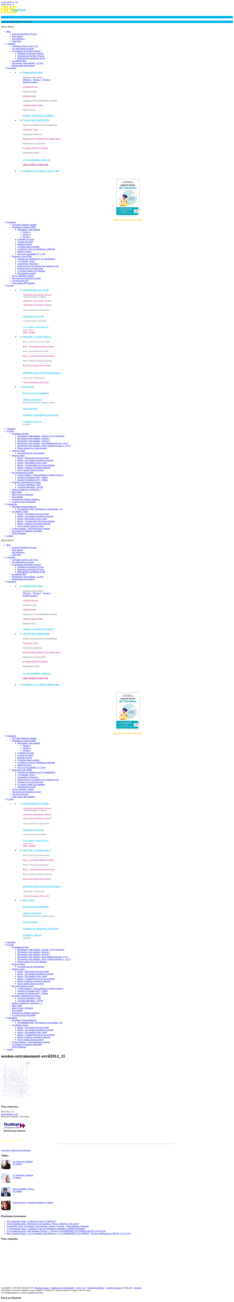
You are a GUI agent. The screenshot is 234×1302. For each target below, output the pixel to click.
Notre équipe (17, 36)
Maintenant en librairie (127, 220)
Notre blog (16, 41)
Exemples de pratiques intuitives (41, 415)
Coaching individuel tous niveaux (26, 482)
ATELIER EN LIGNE (33, 316)
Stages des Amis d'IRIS (22, 256)
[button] (7, 27)
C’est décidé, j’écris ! (26, 261)
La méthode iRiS (19, 61)
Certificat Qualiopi (114, 1288)
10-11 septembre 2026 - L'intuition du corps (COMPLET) (31, 1221)
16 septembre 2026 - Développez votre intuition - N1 (40, 509)
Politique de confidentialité (62, 1288)
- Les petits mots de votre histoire (35, 321)
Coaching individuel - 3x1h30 (30, 487)
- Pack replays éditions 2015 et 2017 (36, 382)
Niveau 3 (47, 79)
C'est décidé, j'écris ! (31, 130)
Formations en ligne (20, 433)
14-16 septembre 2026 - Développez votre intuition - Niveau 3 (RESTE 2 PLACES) (42, 1224)
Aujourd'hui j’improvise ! (28, 263)
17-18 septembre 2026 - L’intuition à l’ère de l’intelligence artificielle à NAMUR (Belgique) (45, 1228)
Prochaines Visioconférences (24, 506)
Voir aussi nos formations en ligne (26, 278)
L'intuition (10, 43)
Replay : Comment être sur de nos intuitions (36, 465)
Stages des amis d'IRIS (36, 120)
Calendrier (10, 429)
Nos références (18, 39)
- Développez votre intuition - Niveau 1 (37, 295)
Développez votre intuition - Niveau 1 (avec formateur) (40, 436)
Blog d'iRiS (17, 492)
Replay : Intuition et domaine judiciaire (37, 360)
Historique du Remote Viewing (30, 56)
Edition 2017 (40, 378)
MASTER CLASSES (37, 337)
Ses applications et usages (23, 48)
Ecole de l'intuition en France (24, 34)
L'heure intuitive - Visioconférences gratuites (31, 528)
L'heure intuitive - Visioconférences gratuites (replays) (40, 475)
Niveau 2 (37, 79)
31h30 (32, 332)
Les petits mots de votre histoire (30, 453)
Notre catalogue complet (38, 116)
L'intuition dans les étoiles (33, 105)
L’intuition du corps (25, 239)
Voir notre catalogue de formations (15, 1150)
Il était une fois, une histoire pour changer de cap (41, 139)
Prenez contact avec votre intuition (32, 448)
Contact (9, 536)
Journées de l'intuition (42, 373)
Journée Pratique (30, 82)
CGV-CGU (81, 1288)
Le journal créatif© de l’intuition (31, 271)
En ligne (10, 285)
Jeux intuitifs (30, 409)
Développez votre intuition (33, 77)
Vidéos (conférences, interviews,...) (27, 489)
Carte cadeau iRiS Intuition (23, 283)
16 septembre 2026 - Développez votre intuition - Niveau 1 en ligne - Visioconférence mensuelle (47, 1226)
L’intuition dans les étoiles (28, 246)
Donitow (138, 1288)
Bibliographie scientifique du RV (31, 58)
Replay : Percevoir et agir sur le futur (36, 342)
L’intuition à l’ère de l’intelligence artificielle (36, 249)
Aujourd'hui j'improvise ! (32, 134)
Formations (11, 68)
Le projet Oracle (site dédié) (24, 502)
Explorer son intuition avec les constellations (40, 125)
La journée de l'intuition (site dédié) (27, 531)
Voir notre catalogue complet (24, 224)
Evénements (11, 504)
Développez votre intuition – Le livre (27, 63)
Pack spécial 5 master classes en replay (37, 365)
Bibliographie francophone (23, 65)
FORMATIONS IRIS (33, 72)
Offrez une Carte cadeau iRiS (41, 171)
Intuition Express (29, 96)
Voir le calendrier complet (23, 276)
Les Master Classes (20, 511)
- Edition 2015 (28, 378)
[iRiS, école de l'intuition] (13, 12)
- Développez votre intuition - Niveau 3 (37, 305)
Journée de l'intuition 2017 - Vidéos (32, 480)
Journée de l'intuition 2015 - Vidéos (32, 477)
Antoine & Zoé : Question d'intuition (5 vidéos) (33, 1202)
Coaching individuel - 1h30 (29, 485)
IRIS (8, 31)
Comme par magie (30, 91)
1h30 (25, 332)
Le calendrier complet (37, 160)
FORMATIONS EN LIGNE (36, 290)
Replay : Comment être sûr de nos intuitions (39, 356)
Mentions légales (42, 1288)
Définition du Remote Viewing (30, 53)
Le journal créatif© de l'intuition (35, 148)
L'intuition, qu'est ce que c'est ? (25, 46)
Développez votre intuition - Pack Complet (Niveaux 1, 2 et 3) (44, 446)
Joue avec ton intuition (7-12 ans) (31, 254)
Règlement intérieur (95, 1288)
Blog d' (28, 387)
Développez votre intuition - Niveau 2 (33, 438)
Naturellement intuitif (31, 153)
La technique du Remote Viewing (26, 51)
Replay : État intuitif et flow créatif (35, 351)
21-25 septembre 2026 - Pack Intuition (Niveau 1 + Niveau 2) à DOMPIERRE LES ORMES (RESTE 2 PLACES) (56, 1231)
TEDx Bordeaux (19, 533)
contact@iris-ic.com (9, 2)
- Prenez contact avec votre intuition (36, 310)
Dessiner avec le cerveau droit (34, 143)
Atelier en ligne (18, 450)
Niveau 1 (27, 79)
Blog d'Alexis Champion (36, 393)
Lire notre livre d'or (35, 165)
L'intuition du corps (30, 87)
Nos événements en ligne (22, 472)
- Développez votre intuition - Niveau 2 (37, 301)
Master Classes (18, 455)
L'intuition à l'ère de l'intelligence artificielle (40, 101)
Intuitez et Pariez (29, 110)
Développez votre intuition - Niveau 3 (33, 441)
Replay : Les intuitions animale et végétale (38, 346)
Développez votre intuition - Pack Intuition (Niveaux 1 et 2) (42, 443)
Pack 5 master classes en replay (30, 470)
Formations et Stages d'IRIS (24, 227)
